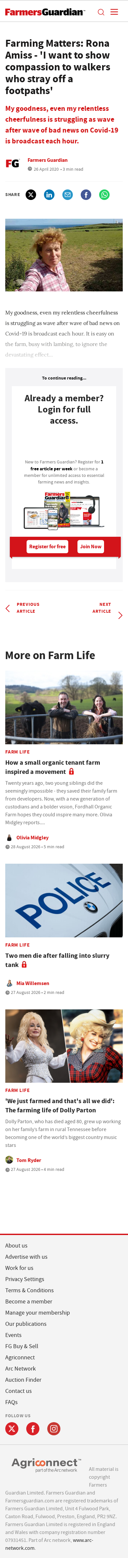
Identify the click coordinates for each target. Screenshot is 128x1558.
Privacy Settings (24, 1279)
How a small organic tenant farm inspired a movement (52, 767)
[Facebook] (32, 1428)
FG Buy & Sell (21, 1346)
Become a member (28, 1301)
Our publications (26, 1324)
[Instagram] (53, 1428)
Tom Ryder (28, 1160)
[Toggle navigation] (112, 12)
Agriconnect (20, 1357)
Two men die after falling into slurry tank (57, 960)
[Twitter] (11, 1428)
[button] (100, 12)
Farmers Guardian (48, 160)
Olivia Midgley (32, 837)
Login (64, 444)
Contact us (18, 1391)
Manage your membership (37, 1313)
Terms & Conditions (29, 1290)
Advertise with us (26, 1257)
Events (13, 1335)
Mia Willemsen (32, 983)
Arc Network (20, 1369)
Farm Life (17, 752)
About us (16, 1245)
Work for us (19, 1268)
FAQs (11, 1402)
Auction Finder (23, 1380)
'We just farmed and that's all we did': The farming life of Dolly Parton (60, 1106)
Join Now (90, 546)
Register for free (47, 546)
